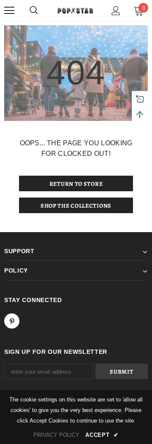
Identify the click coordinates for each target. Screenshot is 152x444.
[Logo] (75, 10)
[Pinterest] (11, 321)
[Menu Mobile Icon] (9, 10)
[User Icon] (115, 10)
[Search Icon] (34, 10)
